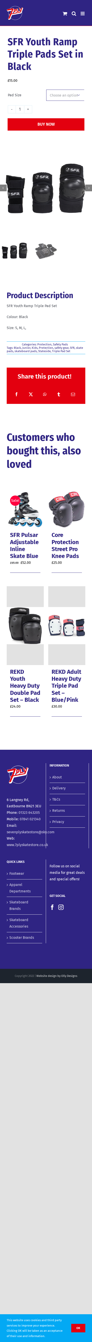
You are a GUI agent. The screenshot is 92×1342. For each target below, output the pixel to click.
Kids (35, 347)
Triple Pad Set (61, 351)
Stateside (44, 351)
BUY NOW (46, 124)
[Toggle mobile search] (74, 13)
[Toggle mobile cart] (65, 13)
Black (17, 347)
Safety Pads (60, 344)
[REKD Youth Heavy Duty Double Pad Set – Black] (25, 625)
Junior (26, 347)
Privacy (58, 822)
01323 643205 (29, 812)
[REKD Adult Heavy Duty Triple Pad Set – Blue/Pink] (66, 625)
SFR (72, 347)
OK (78, 1328)
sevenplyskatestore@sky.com (30, 832)
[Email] (73, 394)
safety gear (61, 347)
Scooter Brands (21, 937)
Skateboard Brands (18, 905)
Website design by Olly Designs (56, 976)
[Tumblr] (58, 394)
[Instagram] (61, 907)
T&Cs (56, 799)
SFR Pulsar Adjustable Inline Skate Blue (24, 546)
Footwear (16, 873)
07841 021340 (30, 819)
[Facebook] (16, 394)
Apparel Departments (20, 888)
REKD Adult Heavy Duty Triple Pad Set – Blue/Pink (66, 685)
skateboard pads (26, 351)
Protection (44, 344)
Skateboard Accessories (18, 923)
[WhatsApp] (45, 394)
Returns (58, 810)
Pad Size (14, 95)
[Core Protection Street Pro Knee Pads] (66, 509)
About (57, 777)
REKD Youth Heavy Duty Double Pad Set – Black (25, 685)
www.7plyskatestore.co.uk (27, 845)
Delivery (59, 788)
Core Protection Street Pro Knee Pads (65, 546)
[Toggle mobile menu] (83, 13)
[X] (31, 394)
